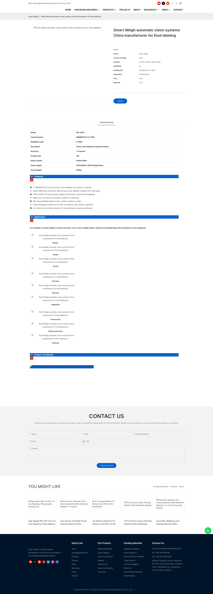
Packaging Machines (160, 486)
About (181, 486)
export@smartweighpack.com (169, 548)
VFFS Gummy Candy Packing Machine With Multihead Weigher (138, 522)
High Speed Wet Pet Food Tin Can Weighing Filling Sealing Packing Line (42, 522)
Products (173, 486)
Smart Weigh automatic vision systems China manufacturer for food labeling (71, 16)
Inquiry (120, 101)
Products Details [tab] (106, 122)
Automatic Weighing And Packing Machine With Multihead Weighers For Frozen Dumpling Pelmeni (168, 522)
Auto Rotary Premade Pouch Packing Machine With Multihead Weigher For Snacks (74, 522)
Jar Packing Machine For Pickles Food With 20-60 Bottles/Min (103, 522)
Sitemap (135, 590)
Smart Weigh (33, 16)
